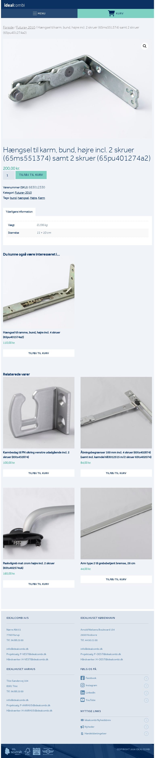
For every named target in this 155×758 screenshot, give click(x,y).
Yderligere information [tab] (19, 211)
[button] (144, 46)
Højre (33, 198)
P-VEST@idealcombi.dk (33, 654)
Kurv (120, 13)
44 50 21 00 (91, 640)
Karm (41, 198)
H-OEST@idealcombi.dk (109, 659)
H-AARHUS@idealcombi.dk (37, 710)
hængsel (23, 198)
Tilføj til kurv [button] (38, 353)
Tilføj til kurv (31, 174)
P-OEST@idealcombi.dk (107, 654)
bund (13, 198)
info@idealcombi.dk (17, 648)
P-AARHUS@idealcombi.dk (35, 705)
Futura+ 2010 (25, 27)
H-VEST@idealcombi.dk (35, 659)
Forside (8, 27)
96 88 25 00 (17, 640)
